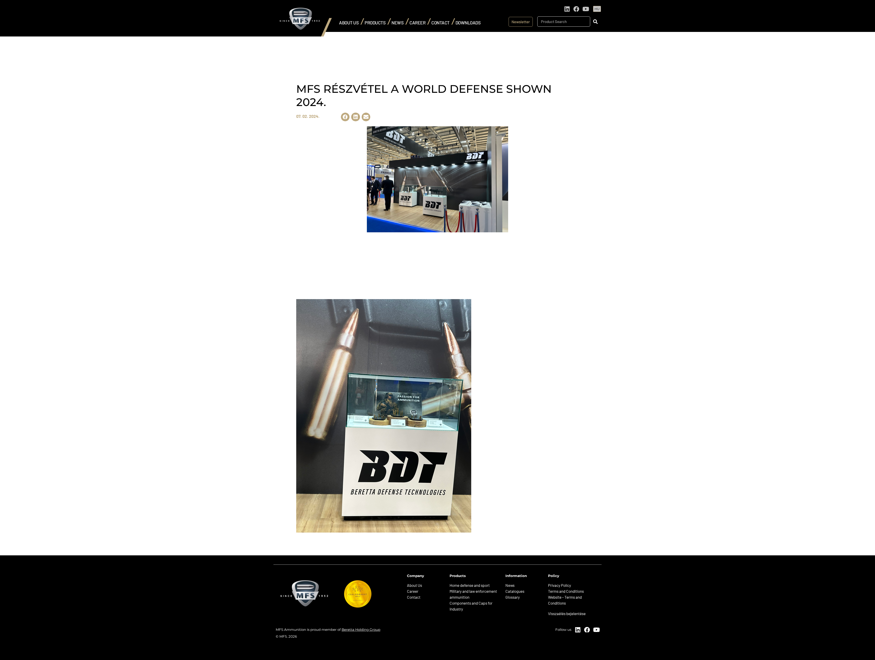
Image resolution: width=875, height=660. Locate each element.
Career (417, 22)
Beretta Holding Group (361, 629)
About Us (349, 22)
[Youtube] (586, 9)
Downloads (468, 22)
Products (375, 22)
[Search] (595, 21)
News (397, 22)
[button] (345, 117)
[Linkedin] (567, 9)
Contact (440, 22)
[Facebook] (576, 9)
